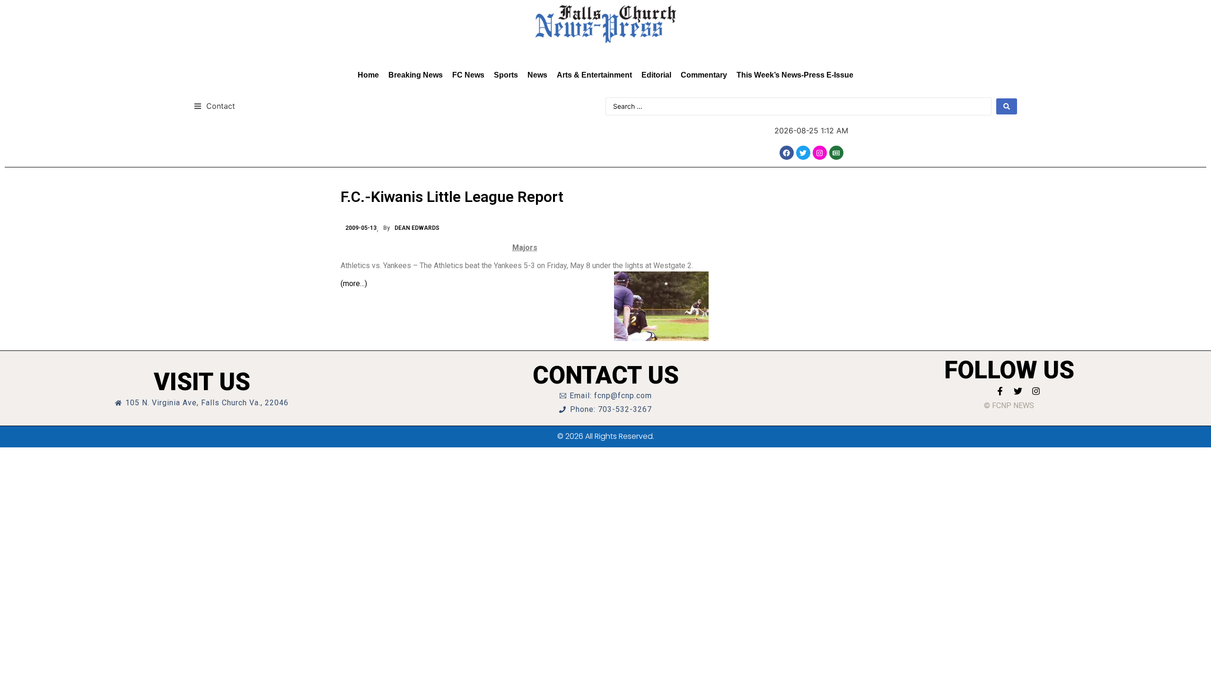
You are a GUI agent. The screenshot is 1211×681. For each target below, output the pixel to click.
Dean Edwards (417, 228)
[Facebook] (787, 153)
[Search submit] (1006, 106)
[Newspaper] (836, 153)
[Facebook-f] (1000, 391)
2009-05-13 (361, 228)
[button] (214, 105)
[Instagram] (820, 153)
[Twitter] (803, 153)
